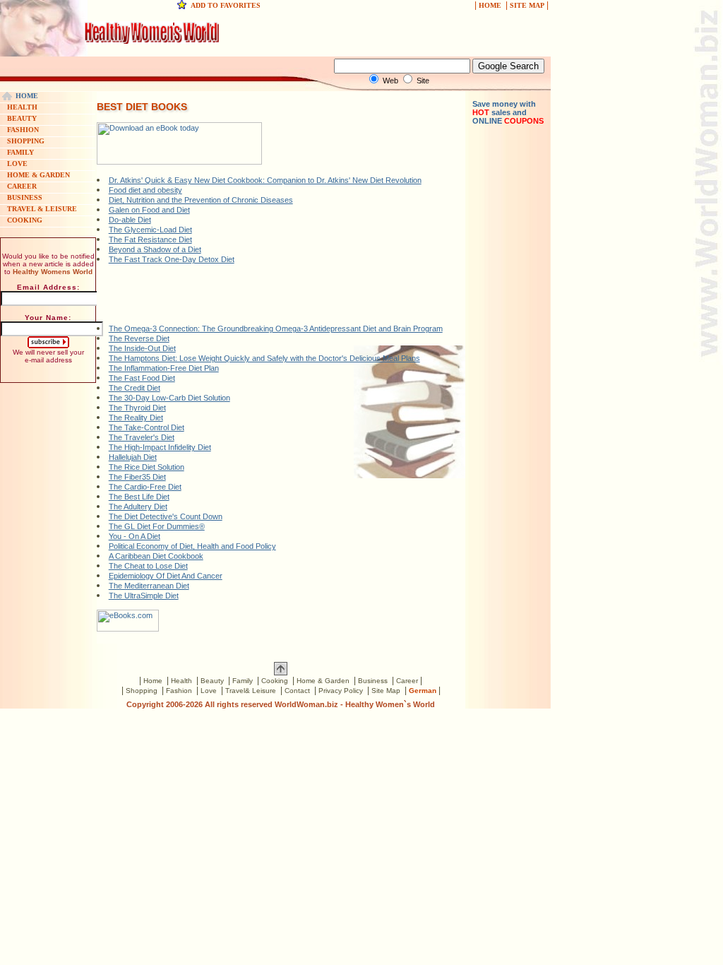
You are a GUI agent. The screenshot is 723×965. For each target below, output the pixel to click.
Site (423, 80)
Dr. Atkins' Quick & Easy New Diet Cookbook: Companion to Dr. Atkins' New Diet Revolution (265, 180)
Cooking (274, 681)
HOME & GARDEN (38, 175)
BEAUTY (22, 118)
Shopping (141, 690)
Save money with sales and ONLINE (508, 112)
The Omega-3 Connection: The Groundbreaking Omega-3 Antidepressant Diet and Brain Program (276, 328)
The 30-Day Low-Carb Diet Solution (169, 397)
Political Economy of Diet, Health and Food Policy (192, 546)
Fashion (179, 690)
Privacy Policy (340, 690)
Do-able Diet (130, 219)
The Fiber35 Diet (137, 477)
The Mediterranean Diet (149, 585)
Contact (297, 690)
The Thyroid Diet (137, 407)
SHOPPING (25, 141)
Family (242, 681)
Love (209, 690)
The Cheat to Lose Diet (148, 566)
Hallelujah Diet (133, 457)
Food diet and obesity (145, 190)
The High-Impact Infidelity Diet (160, 447)
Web (390, 80)
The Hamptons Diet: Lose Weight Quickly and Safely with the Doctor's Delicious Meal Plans (264, 358)
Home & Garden (323, 681)
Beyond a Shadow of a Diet (155, 249)
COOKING (24, 220)
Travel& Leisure (250, 690)
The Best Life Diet (139, 496)
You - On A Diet (134, 536)
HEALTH (22, 107)
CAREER (22, 186)
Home (152, 681)
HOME (490, 5)
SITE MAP (527, 5)
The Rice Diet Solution (146, 467)
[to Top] (280, 672)
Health (181, 681)
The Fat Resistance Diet (150, 239)
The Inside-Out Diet (142, 348)
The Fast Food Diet (142, 378)
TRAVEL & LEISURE (42, 209)
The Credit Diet (134, 388)
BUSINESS (24, 197)
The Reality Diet (136, 417)
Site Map (385, 690)
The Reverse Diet (139, 338)
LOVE (17, 163)
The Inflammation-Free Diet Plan (164, 368)
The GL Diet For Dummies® (157, 526)
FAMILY (20, 152)
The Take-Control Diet (146, 427)
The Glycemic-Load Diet (150, 229)
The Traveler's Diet (141, 437)
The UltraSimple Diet (144, 595)
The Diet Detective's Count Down (165, 516)
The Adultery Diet (138, 506)
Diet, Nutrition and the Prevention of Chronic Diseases (201, 200)
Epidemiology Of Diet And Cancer (165, 576)
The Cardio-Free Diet (145, 486)
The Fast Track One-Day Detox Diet (171, 259)
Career (407, 681)
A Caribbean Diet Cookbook (156, 556)
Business (373, 681)
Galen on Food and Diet (149, 210)
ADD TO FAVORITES (226, 5)
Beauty (212, 681)
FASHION (23, 130)
